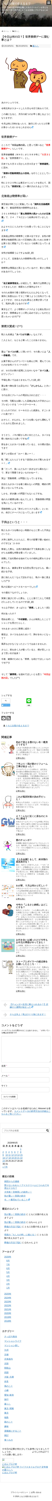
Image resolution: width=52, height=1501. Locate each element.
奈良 (6, 1381)
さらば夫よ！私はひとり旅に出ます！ (28, 1014)
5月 (8, 1272)
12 (12, 1155)
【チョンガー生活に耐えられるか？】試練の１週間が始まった (29, 1005)
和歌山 (7, 1368)
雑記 (6, 1435)
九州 (6, 1350)
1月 (8, 1288)
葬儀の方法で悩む (12, 1226)
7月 (8, 1264)
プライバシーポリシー (19, 1492)
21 (18, 1158)
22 (21, 1158)
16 (4, 1158)
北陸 (6, 1363)
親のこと (8, 1422)
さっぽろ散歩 (10, 1336)
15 (21, 1155)
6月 (8, 1268)
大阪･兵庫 (9, 1377)
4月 (8, 1276)
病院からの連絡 (11, 1181)
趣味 (6, 1426)
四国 (6, 1372)
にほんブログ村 (9, 1464)
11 (9, 1155)
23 (4, 1161)
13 (15, 1155)
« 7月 (5, 1167)
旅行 (6, 1399)
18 (9, 1158)
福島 (6, 1417)
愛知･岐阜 (9, 1395)
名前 (4, 1066)
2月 (8, 1284)
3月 (8, 1280)
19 (12, 1158)
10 (6, 1155)
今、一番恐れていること (16, 1200)
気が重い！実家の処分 (15, 1196)
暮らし (36, 46)
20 (15, 1158)
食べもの (8, 1440)
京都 (6, 1354)
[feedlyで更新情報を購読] (3, 718)
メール (5, 1076)
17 (6, 1158)
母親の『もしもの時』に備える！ (20, 1235)
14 (18, 1155)
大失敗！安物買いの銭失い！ (18, 1192)
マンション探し (11, 1345)
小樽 (6, 1390)
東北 (6, 1413)
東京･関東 (9, 1408)
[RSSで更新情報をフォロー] (8, 718)
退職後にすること (12, 1431)
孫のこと (8, 1386)
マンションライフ (12, 1341)
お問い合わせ (36, 1492)
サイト (4, 1086)
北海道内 (8, 1359)
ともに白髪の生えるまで (16, 3)
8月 (8, 1261)
